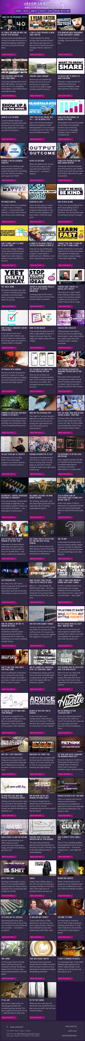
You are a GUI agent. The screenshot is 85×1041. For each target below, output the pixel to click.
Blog (26, 11)
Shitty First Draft (7, 878)
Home (18, 11)
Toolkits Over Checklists (67, 328)
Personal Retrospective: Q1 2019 (41, 454)
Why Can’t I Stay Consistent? (12, 755)
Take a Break (5, 959)
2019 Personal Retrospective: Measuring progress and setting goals (70, 372)
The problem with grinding (11, 370)
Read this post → (9, 54)
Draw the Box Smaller (37, 328)
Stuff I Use (45, 11)
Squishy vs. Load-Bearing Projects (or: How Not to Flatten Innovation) (42, 289)
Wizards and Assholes (65, 878)
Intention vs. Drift (36, 202)
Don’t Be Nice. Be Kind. (65, 202)
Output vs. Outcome (37, 161)
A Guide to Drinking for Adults (69, 959)
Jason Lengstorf (16, 1027)
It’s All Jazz (5, 1000)
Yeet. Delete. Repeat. (7, 287)
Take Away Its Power (65, 917)
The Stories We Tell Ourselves (11, 917)
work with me (71, 1026)
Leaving (32, 878)
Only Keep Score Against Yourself (41, 624)
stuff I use (72, 1031)
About (34, 11)
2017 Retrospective (8, 580)
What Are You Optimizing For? (40, 413)
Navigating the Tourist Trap (40, 755)
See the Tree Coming (37, 1000)
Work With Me (62, 11)
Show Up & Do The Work (9, 117)
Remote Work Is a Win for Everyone (14, 837)
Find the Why (62, 539)
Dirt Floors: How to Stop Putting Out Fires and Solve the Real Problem (42, 541)
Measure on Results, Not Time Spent (71, 796)
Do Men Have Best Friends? (39, 917)
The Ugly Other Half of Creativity (13, 454)
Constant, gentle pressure (39, 76)
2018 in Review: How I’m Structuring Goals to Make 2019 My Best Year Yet (70, 498)
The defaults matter (8, 202)
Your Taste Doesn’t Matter (39, 959)
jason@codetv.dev (69, 1035)
